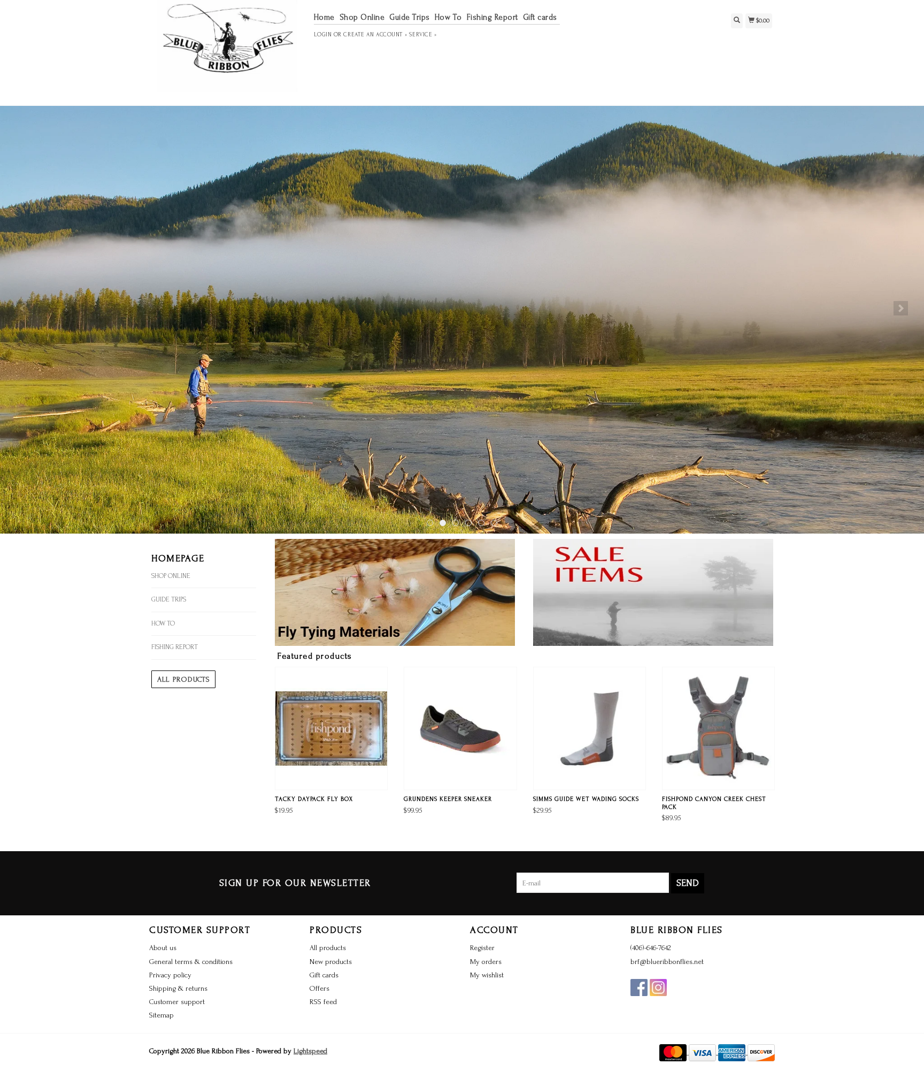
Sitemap (161, 1015)
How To (448, 17)
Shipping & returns (178, 988)
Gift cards (540, 17)
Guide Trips (409, 17)
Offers (319, 988)
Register (482, 948)
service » (422, 35)
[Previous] (23, 308)
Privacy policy (170, 975)
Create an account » (375, 35)
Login (323, 35)
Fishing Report (492, 17)
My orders (486, 962)
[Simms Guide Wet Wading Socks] (589, 728)
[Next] (901, 308)
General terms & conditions (191, 962)
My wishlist (487, 975)
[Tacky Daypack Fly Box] (331, 728)
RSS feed (323, 1002)
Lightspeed (310, 1051)
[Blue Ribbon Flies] (227, 51)
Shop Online (362, 17)
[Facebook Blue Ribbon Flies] (639, 987)
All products (183, 679)
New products (331, 962)
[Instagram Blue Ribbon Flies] (658, 987)
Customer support (177, 1002)
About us (162, 948)
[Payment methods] (674, 1052)
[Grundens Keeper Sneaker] (460, 728)
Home (324, 17)
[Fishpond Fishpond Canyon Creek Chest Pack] (718, 728)
